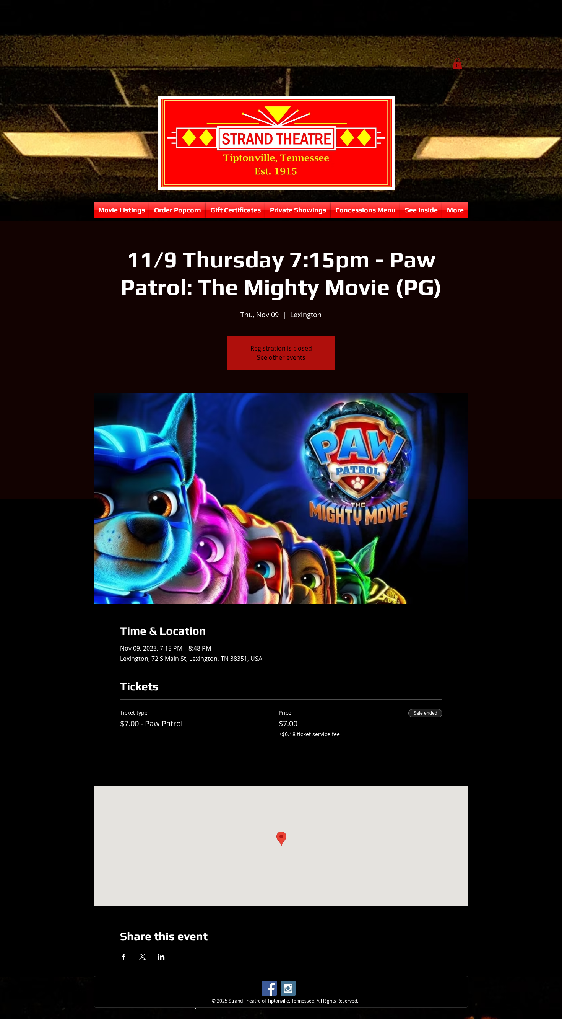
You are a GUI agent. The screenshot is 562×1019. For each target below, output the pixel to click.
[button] (457, 63)
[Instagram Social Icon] (288, 988)
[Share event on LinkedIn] (161, 957)
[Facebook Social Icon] (269, 988)
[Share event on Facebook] (123, 957)
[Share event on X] (142, 957)
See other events (281, 357)
